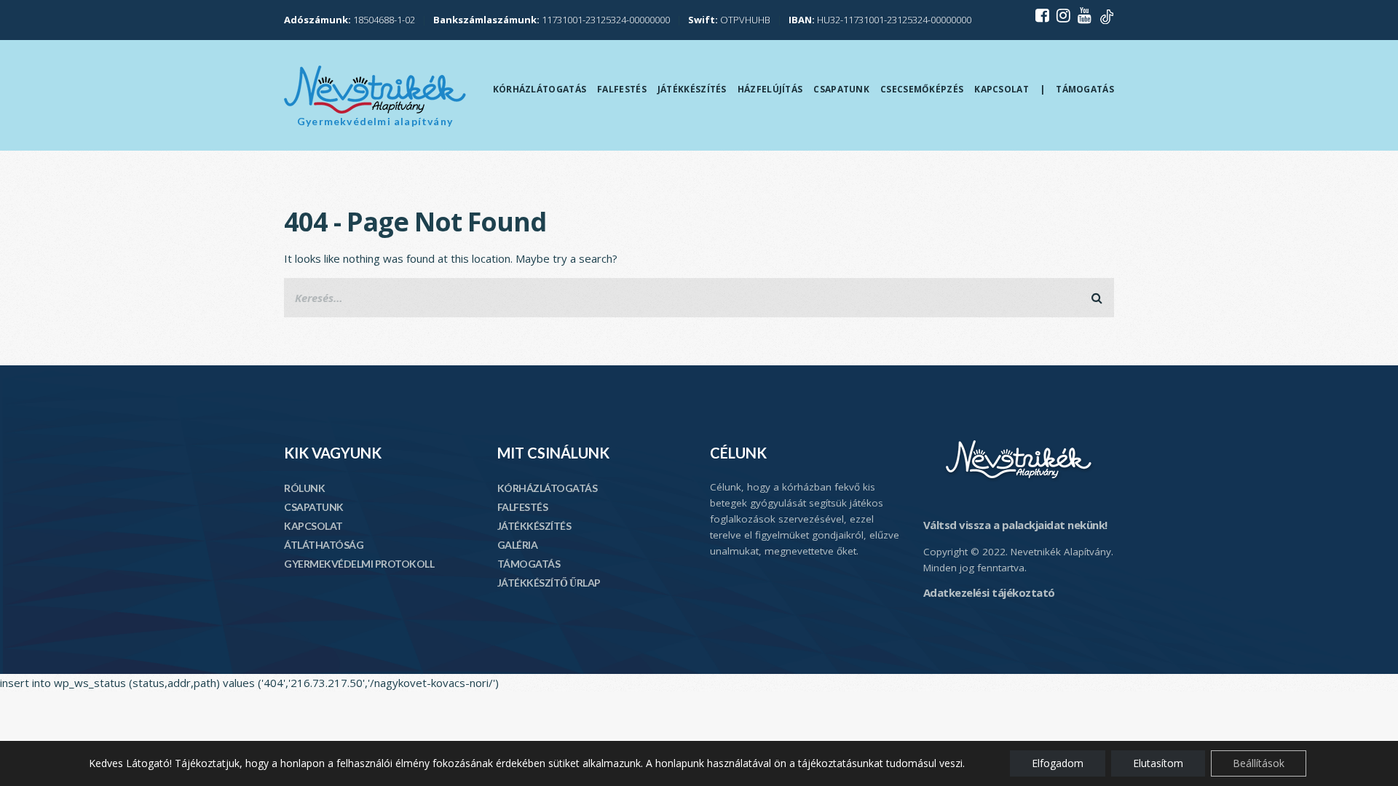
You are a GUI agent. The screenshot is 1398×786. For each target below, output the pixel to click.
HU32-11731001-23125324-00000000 (880, 19)
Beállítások (1258, 763)
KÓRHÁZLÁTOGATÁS (547, 488)
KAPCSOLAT (313, 526)
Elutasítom (1158, 763)
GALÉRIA (517, 545)
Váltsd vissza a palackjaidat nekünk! (1015, 524)
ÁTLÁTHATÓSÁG (323, 545)
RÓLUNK (304, 488)
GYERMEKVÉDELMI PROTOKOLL (359, 563)
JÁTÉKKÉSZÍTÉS (534, 526)
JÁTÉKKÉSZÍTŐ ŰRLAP (549, 582)
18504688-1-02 (349, 19)
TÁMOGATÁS (529, 563)
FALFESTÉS (522, 507)
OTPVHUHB (729, 19)
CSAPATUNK (314, 507)
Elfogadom (1057, 763)
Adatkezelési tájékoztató (989, 592)
